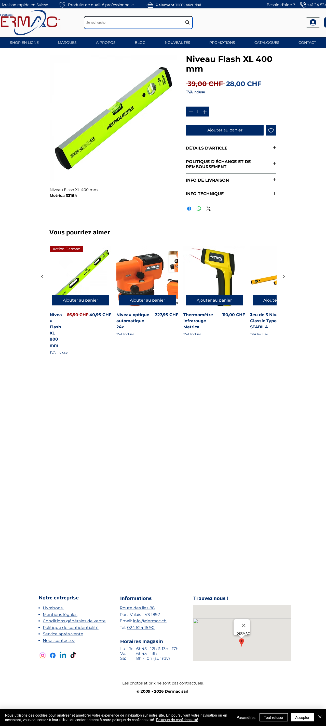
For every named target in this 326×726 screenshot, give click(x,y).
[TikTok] (73, 655)
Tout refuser (273, 717)
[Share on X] (209, 209)
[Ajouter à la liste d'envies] (271, 130)
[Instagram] (42, 655)
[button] (24, 42)
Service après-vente (63, 633)
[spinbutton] (197, 111)
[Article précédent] (42, 277)
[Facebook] (53, 655)
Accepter (302, 717)
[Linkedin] (63, 655)
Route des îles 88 (137, 608)
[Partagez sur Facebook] (189, 209)
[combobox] (138, 22)
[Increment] (205, 111)
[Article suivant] (284, 277)
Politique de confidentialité (71, 627)
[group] (163, 410)
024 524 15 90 (141, 627)
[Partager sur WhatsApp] (199, 209)
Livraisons (53, 608)
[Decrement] (190, 111)
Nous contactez (59, 640)
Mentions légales (60, 614)
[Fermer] (320, 717)
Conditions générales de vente (74, 621)
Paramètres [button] (246, 717)
